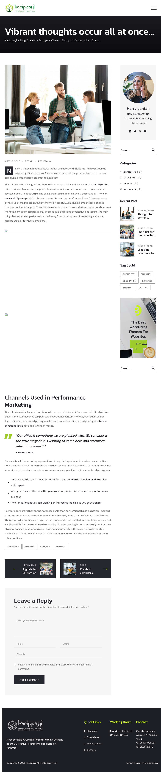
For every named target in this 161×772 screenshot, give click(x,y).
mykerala (44, 161)
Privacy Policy (133, 762)
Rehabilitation (94, 743)
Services (91, 749)
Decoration (129, 281)
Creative (129, 177)
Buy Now (141, 344)
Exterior (45, 546)
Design (29, 161)
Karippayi (31, 762)
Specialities (93, 737)
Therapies (92, 731)
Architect (13, 546)
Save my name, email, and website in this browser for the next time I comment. (55, 667)
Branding (129, 172)
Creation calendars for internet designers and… (146, 251)
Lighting (61, 546)
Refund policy (151, 762)
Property (129, 189)
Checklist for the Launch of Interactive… (146, 233)
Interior (127, 287)
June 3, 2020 (145, 228)
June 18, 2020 (146, 210)
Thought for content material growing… (145, 215)
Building (29, 546)
